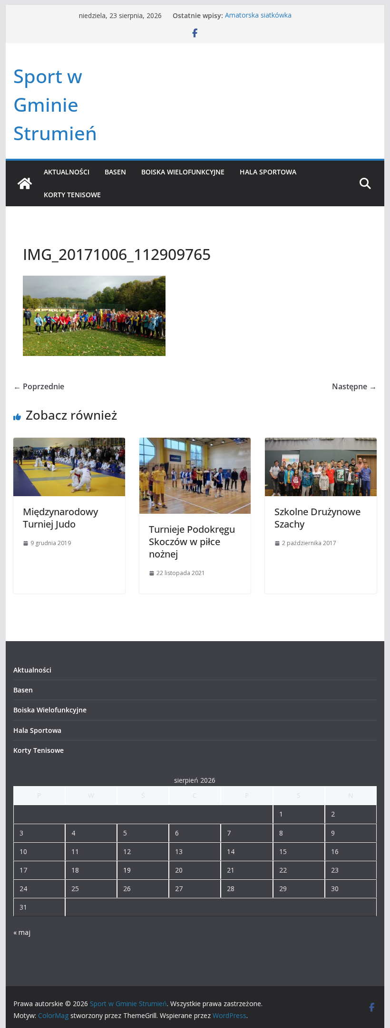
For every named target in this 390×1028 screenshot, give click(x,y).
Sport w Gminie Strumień (55, 104)
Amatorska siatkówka (258, 15)
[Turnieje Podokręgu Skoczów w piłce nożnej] (195, 444)
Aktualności (66, 171)
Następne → (354, 386)
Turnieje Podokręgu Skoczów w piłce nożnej (192, 541)
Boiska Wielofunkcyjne (182, 171)
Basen (115, 171)
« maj (21, 932)
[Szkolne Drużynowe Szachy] (320, 444)
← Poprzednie (38, 386)
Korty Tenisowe (72, 194)
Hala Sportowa (268, 171)
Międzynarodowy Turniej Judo (60, 517)
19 (127, 869)
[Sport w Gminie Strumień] (24, 183)
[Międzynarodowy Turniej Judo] (69, 444)
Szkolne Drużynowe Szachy (317, 517)
